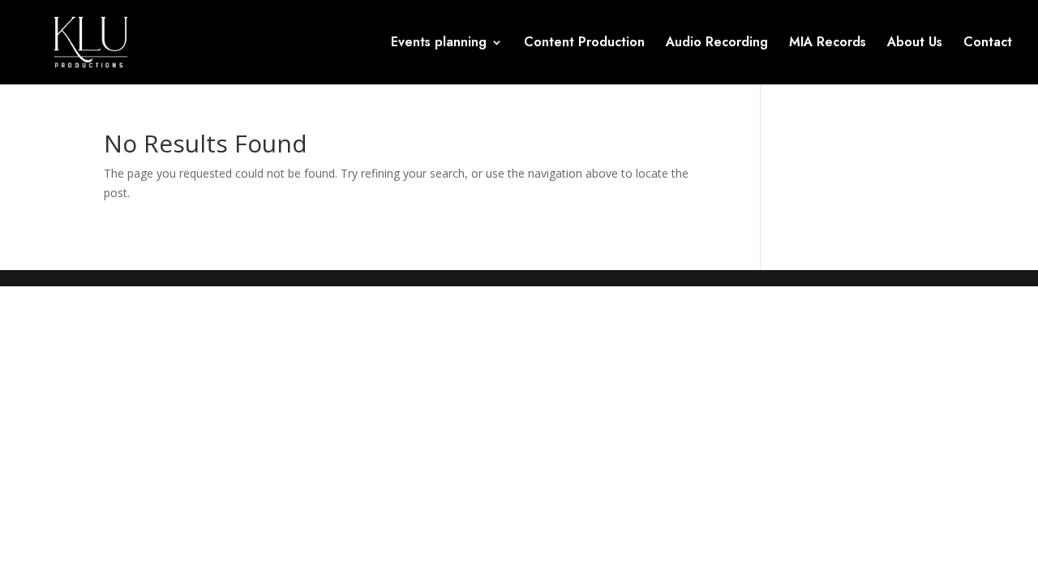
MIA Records (827, 43)
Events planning (439, 43)
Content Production (584, 43)
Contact (987, 43)
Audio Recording (717, 43)
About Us (914, 43)
